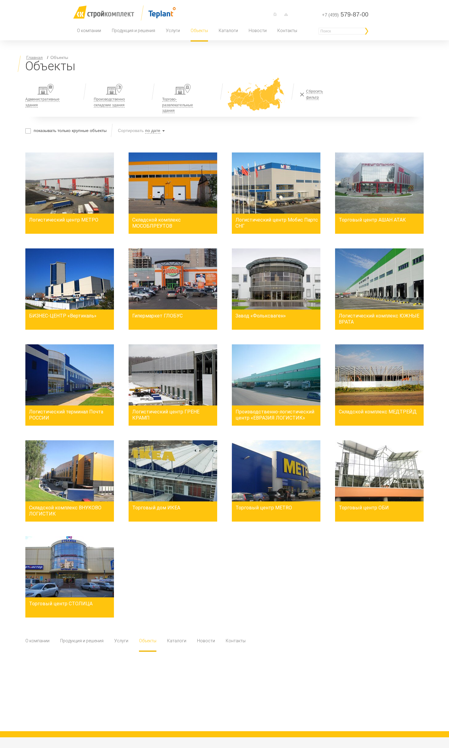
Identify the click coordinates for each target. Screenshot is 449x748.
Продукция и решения (133, 30)
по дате (152, 130)
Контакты (287, 30)
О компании (89, 30)
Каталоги (228, 30)
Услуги (173, 30)
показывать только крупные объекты (70, 130)
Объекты (199, 30)
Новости (258, 30)
